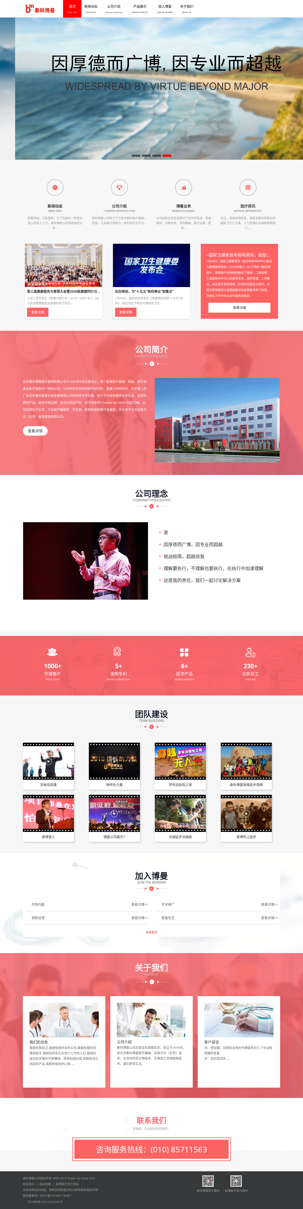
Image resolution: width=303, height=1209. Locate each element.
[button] (136, 156)
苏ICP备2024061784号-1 (56, 1195)
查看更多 (151, 932)
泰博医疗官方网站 (67, 1184)
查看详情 (35, 430)
